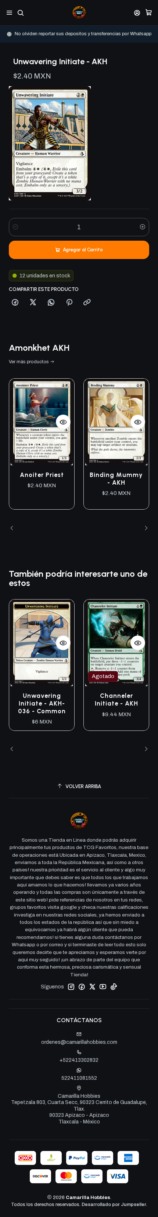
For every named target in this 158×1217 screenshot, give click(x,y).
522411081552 (79, 1078)
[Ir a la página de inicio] (79, 13)
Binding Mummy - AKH (116, 478)
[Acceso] (137, 12)
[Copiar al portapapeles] (87, 302)
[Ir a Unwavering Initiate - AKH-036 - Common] (41, 643)
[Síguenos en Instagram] (71, 986)
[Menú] (9, 12)
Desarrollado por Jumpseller (114, 1204)
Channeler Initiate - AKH (116, 699)
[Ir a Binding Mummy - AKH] (116, 422)
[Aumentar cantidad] (142, 227)
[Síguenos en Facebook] (81, 986)
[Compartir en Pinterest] (69, 302)
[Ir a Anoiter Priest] (41, 422)
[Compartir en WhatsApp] (51, 302)
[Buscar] (20, 12)
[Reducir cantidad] (15, 227)
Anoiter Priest (42, 474)
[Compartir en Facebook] (15, 302)
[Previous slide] (14, 528)
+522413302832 (79, 1060)
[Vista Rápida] (63, 422)
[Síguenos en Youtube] (103, 986)
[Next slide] (143, 528)
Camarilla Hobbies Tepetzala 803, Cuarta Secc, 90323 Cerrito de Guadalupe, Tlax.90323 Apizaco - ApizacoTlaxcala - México (79, 1109)
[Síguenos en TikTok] (113, 986)
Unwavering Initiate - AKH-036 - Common (42, 703)
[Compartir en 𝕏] (33, 302)
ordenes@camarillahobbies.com (79, 1042)
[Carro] (149, 13)
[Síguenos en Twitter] (92, 986)
